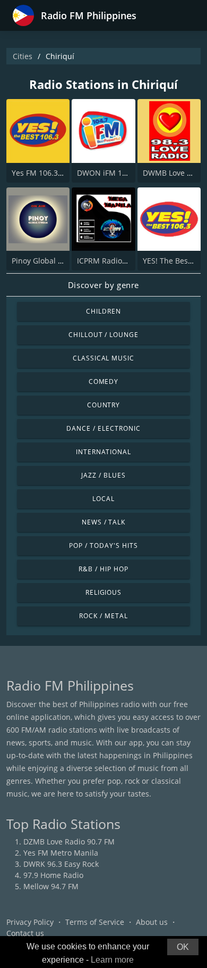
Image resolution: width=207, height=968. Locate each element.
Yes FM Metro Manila (60, 853)
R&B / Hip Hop (103, 568)
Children (103, 311)
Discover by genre (103, 285)
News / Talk (104, 522)
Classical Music (103, 358)
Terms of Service (94, 922)
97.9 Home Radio (53, 875)
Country (103, 404)
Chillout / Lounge (103, 334)
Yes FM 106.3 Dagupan (52, 173)
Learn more (112, 959)
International (103, 451)
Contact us (25, 933)
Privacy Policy (30, 922)
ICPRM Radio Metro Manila (124, 261)
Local (103, 498)
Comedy (104, 381)
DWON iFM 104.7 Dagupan (124, 173)
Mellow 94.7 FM (51, 886)
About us (152, 922)
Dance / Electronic (103, 428)
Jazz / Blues (103, 475)
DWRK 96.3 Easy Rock (61, 864)
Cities (22, 56)
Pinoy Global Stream (47, 261)
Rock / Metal (103, 615)
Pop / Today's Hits (103, 545)
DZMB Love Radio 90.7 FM (69, 841)
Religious (103, 592)
